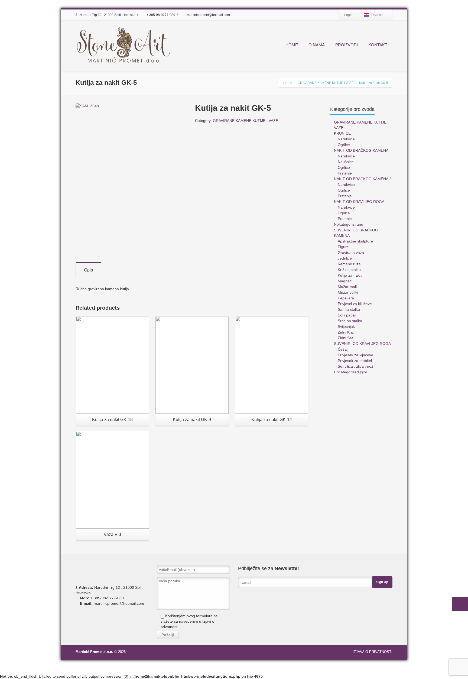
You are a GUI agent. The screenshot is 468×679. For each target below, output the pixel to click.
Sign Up (382, 582)
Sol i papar (347, 315)
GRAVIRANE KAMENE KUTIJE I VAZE (245, 120)
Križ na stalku (349, 269)
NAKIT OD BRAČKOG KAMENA (361, 150)
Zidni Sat (345, 338)
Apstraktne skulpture (355, 241)
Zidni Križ (346, 332)
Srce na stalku (350, 321)
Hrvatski (377, 15)
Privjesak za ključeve (355, 355)
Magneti (345, 281)
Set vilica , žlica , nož (355, 366)
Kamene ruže (349, 264)
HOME (291, 45)
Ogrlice (344, 145)
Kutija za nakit (350, 275)
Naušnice (346, 162)
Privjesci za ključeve (355, 304)
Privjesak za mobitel (355, 360)
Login (348, 15)
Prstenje (345, 173)
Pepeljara (346, 298)
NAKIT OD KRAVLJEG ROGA (359, 201)
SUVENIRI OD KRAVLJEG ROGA (362, 343)
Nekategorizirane (348, 224)
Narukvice (346, 139)
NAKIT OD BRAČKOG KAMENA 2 (362, 179)
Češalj (343, 349)
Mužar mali (347, 286)
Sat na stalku (349, 309)
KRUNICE (342, 133)
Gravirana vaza (351, 252)
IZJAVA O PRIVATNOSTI (372, 652)
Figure (343, 247)
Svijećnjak (346, 326)
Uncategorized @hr (350, 372)
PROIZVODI (346, 45)
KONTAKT (377, 45)
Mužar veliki (348, 292)
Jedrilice (345, 258)
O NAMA (316, 45)
